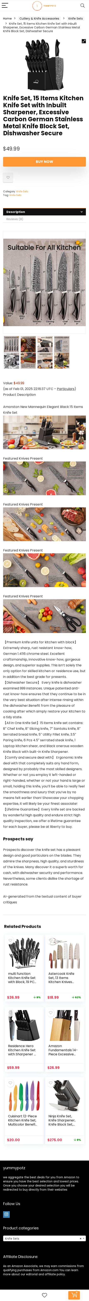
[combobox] (44, 1238)
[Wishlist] (44, 1295)
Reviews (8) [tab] (14, 219)
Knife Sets (76, 18)
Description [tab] (15, 212)
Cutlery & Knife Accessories (39, 18)
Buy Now (44, 161)
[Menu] (5, 5)
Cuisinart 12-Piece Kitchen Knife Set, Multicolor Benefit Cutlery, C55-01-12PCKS (22, 1124)
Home (7, 18)
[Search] (83, 5)
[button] (84, 41)
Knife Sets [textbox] (43, 1239)
